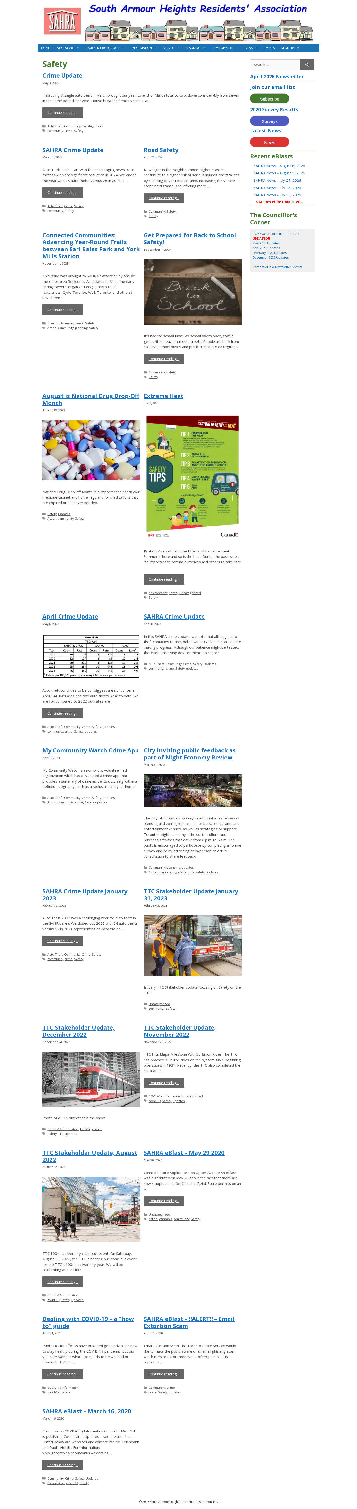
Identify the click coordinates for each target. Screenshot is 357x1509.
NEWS (249, 48)
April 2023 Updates (266, 248)
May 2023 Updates (266, 243)
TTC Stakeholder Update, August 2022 (89, 1156)
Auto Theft (55, 126)
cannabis (165, 1219)
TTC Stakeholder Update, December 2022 (78, 1030)
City (151, 872)
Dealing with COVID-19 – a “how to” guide (88, 1322)
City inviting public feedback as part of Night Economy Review (190, 753)
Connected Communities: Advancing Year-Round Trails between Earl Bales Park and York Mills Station (91, 245)
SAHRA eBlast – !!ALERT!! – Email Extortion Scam (189, 1322)
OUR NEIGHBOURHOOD (103, 48)
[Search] (307, 64)
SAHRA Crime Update (72, 150)
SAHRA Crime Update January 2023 (85, 894)
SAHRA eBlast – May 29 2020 (184, 1152)
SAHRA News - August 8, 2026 (279, 165)
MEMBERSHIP (290, 48)
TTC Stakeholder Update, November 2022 (180, 1030)
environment (74, 323)
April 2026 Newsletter (277, 76)
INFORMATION (142, 48)
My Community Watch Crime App (90, 750)
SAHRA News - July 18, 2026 (277, 187)
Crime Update (62, 75)
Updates (64, 514)
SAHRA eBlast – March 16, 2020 (86, 1411)
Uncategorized (92, 126)
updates (91, 731)
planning (81, 328)
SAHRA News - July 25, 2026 (277, 180)
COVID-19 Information (63, 1129)
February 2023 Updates (270, 252)
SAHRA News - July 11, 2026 (277, 194)
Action (51, 328)
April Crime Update (70, 616)
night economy (183, 872)
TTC (60, 1133)
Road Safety (161, 150)
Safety (78, 131)
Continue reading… (62, 112)
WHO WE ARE (65, 48)
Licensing (173, 867)
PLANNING (193, 48)
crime (69, 131)
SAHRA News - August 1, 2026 (279, 173)
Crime (68, 206)
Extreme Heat (163, 396)
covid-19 (155, 1101)
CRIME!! (169, 48)
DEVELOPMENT (222, 48)
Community (72, 126)
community (55, 131)
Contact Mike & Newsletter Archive (278, 267)
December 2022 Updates (271, 257)
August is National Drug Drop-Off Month (90, 399)
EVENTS (270, 48)
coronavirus (56, 1483)
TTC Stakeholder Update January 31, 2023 (191, 894)
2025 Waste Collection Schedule (276, 234)
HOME (45, 48)
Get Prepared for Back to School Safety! (190, 238)
